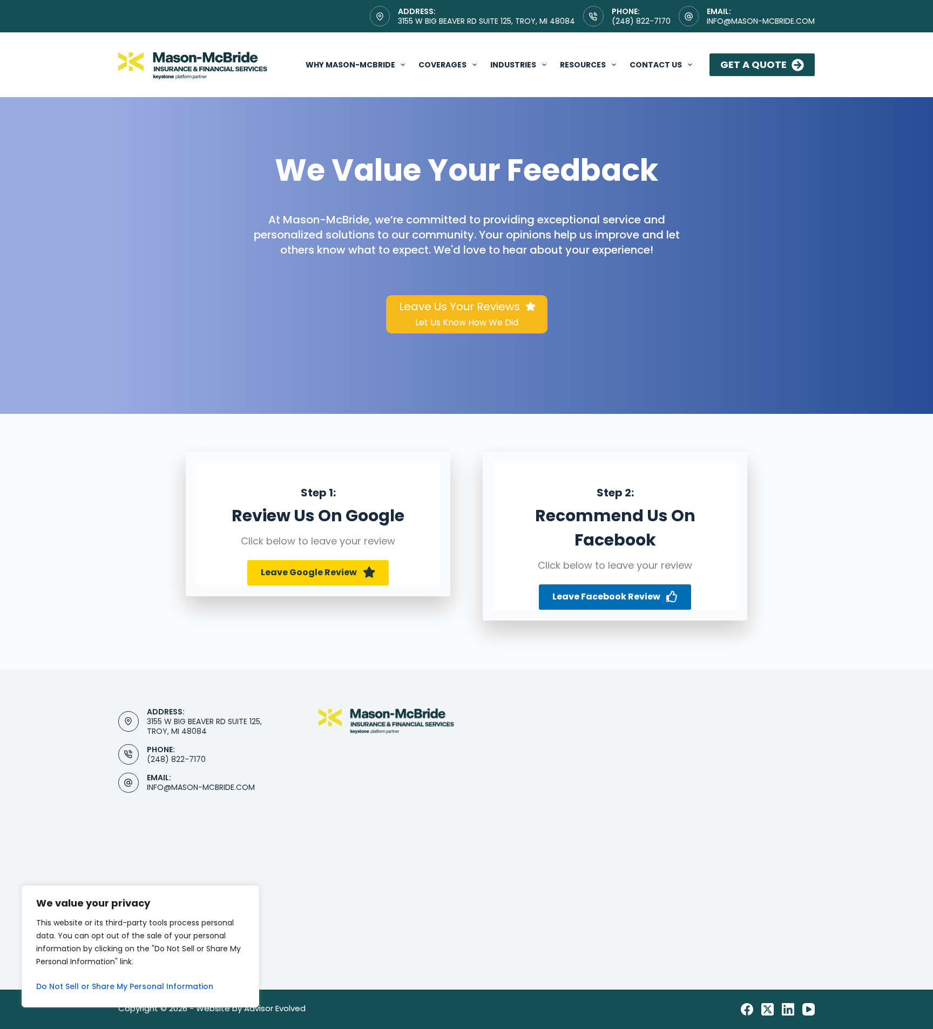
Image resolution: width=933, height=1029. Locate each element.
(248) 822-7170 (641, 21)
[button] (318, 572)
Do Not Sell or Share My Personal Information (124, 986)
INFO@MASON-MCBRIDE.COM (201, 787)
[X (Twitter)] (767, 1009)
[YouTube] (808, 1009)
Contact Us (656, 64)
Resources (583, 64)
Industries (513, 64)
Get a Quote (753, 64)
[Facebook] (747, 1009)
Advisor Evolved (275, 1008)
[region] (140, 946)
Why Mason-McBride (350, 64)
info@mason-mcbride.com (761, 21)
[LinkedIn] (788, 1009)
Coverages (442, 64)
